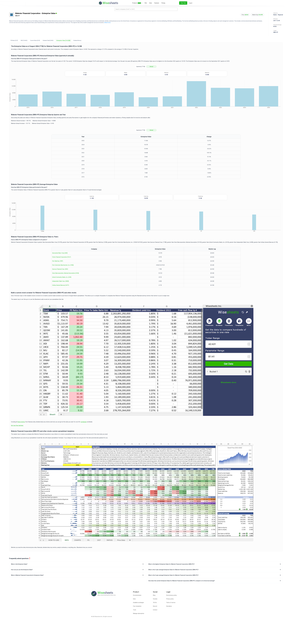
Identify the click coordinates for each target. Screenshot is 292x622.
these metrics (21, 422)
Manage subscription (138, 613)
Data (134, 599)
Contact (155, 610)
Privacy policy (170, 599)
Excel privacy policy (171, 595)
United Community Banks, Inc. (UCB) (61, 277)
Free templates (137, 606)
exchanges (84, 422)
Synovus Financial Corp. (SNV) (60, 269)
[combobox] (146, 9)
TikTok (155, 602)
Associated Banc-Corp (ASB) (60, 253)
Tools (134, 610)
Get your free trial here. (17, 425)
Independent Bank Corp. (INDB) (60, 281)
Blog (154, 595)
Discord (155, 606)
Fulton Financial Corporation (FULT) (61, 257)
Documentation (137, 595)
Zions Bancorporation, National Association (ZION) (65, 273)
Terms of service (170, 602)
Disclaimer (169, 606)
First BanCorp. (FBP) (57, 261)
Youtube (155, 599)
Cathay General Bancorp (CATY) (60, 285)
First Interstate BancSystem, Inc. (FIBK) (63, 265)
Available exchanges (138, 602)
